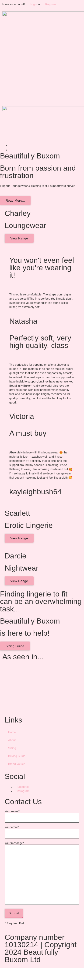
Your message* (14, 843)
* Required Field (15, 923)
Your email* (12, 827)
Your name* (12, 811)
